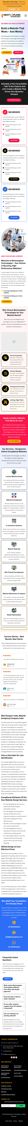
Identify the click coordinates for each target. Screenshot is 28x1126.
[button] (25, 15)
